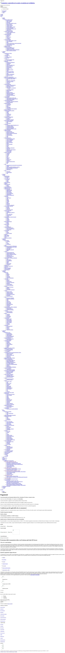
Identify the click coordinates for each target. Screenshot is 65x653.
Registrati (3, 11)
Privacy (5, 651)
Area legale (2, 651)
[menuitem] (4, 457)
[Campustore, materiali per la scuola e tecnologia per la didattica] (32, 3)
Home (3, 491)
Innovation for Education (35, 574)
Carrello (1, 15)
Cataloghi (1, 626)
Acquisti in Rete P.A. (3, 617)
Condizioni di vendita (3, 614)
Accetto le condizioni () (6, 603)
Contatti (1, 638)
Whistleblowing (2, 641)
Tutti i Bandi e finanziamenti (9, 460)
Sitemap (16, 651)
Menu (1, 16)
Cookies (7, 651)
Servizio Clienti (2, 607)
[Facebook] (3, 645)
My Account (4, 10)
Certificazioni (2, 631)
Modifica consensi (11, 651)
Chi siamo (1, 624)
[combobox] (5, 5)
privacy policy (10, 603)
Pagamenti (1, 612)
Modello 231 (2, 636)
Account (1, 489)
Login (3, 12)
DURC (1, 634)
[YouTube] (3, 649)
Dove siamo (2, 627)
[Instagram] (3, 647)
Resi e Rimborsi (2, 610)
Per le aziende (2, 615)
